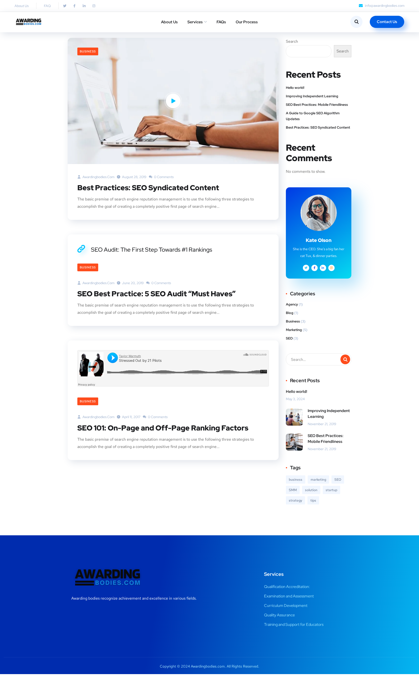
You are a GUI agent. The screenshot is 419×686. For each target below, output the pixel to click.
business (295, 479)
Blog (289, 313)
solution (311, 490)
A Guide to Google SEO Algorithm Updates (312, 116)
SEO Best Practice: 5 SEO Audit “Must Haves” (156, 293)
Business (88, 51)
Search (292, 41)
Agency (292, 304)
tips (313, 500)
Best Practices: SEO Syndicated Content (148, 187)
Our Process (247, 22)
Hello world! (295, 87)
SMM (293, 490)
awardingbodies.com (98, 177)
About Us (169, 22)
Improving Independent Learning (312, 96)
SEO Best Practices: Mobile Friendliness (317, 104)
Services (195, 22)
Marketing (294, 330)
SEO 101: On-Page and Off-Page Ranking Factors (162, 427)
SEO (289, 338)
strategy (295, 500)
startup (331, 490)
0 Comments (163, 177)
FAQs (221, 22)
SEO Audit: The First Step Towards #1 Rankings (151, 249)
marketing (318, 479)
